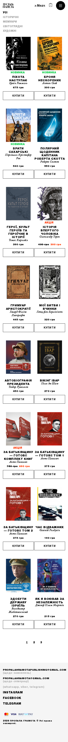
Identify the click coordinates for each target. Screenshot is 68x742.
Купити (18, 96)
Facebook (12, 698)
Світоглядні (13, 26)
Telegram (12, 704)
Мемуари (10, 22)
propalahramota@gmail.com (26, 680)
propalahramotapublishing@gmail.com (34, 671)
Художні (9, 31)
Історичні (11, 17)
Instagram (13, 692)
